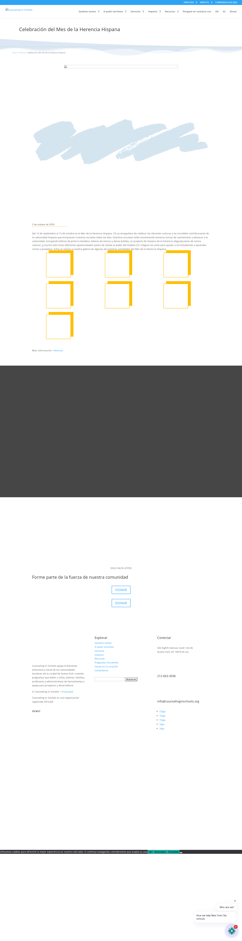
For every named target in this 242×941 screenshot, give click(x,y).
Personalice (160, 851)
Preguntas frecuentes (106, 662)
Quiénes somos (87, 11)
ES (224, 11)
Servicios (136, 11)
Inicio (14, 53)
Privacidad (67, 691)
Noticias (22, 53)
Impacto (152, 11)
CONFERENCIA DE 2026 (226, 2)
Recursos (170, 11)
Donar (233, 11)
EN (217, 11)
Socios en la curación (106, 666)
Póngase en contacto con (197, 11)
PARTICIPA (189, 2)
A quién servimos (113, 11)
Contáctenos (101, 670)
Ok (150, 851)
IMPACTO (204, 2)
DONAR (121, 590)
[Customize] (181, 852)
